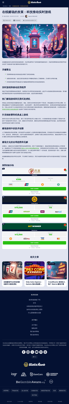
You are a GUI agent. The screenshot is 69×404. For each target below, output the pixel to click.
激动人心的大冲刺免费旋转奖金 (30, 148)
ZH (33, 357)
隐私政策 (34, 328)
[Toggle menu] (3, 2)
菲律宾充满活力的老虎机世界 (10, 109)
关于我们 (34, 325)
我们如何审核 (34, 331)
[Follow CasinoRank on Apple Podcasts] (45, 352)
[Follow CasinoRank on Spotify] (41, 352)
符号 (34, 303)
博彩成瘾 (40, 401)
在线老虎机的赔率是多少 (34, 306)
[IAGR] (14, 374)
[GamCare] (36, 374)
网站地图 (60, 401)
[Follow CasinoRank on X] (32, 352)
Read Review (34, 191)
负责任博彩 (50, 401)
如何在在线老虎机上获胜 (34, 309)
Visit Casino (34, 188)
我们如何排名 (34, 335)
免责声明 (31, 401)
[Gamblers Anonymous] (24, 374)
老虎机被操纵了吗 (34, 300)
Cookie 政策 (20, 401)
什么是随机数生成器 (34, 313)
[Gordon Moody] (52, 374)
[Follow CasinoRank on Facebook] (24, 352)
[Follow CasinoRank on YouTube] (36, 352)
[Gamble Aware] (31, 381)
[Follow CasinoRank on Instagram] (28, 352)
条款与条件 (9, 401)
